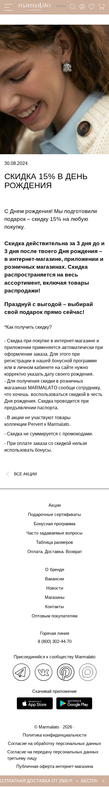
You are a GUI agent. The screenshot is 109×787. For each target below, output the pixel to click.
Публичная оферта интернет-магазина (54, 766)
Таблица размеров (54, 542)
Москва (61, 6)
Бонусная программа (54, 523)
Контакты (54, 606)
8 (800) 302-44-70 (55, 641)
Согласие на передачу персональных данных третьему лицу (53, 755)
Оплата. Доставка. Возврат (54, 551)
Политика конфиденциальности (54, 735)
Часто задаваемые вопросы (54, 532)
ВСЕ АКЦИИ (25, 474)
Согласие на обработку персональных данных (54, 743)
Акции (55, 505)
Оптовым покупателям (54, 615)
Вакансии (54, 578)
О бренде (54, 569)
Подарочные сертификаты (54, 514)
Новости (54, 588)
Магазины (55, 597)
